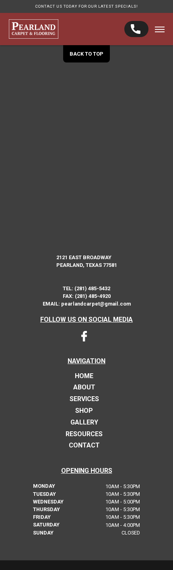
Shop (84, 411)
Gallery (84, 422)
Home (84, 376)
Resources (84, 434)
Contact (84, 445)
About (84, 387)
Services (84, 399)
